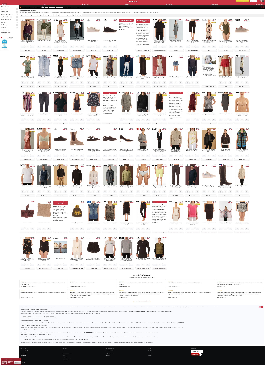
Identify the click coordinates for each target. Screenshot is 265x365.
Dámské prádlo (242, 123)
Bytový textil (4, 30)
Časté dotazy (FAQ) (24, 350)
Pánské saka (93, 195)
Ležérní (93, 232)
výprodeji (164, 212)
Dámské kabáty (225, 159)
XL (37, 15)
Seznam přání (214, 4)
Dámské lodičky (126, 159)
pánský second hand (35, 320)
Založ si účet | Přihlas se (143, 50)
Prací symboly (65, 355)
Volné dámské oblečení (193, 50)
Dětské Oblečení (5, 19)
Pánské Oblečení (5, 17)
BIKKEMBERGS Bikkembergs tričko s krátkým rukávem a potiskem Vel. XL (110, 259)
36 (48, 15)
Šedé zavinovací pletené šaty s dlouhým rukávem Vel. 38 (176, 41)
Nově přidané (4, 9)
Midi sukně (27, 268)
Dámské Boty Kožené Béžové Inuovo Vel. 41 (77, 150)
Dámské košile (192, 159)
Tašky (2, 27)
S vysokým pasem (126, 86)
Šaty (43, 7)
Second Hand (242, 195)
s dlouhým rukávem (225, 123)
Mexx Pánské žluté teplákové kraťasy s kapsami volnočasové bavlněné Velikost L (159, 186)
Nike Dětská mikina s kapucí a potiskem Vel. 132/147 (242, 77)
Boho (209, 50)
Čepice (77, 232)
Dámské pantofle (60, 159)
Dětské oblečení (242, 86)
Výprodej (3, 11)
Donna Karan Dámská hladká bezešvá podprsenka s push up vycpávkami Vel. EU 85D (242, 114)
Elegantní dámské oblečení (176, 232)
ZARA (47, 316)
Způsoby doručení (110, 123)
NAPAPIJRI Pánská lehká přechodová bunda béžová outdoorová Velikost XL (176, 150)
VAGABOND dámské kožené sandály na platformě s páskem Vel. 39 (93, 150)
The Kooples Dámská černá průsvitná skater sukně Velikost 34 (93, 259)
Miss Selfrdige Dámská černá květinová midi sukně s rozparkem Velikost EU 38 (27, 259)
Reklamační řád (66, 360)
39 (58, 15)
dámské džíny (35, 317)
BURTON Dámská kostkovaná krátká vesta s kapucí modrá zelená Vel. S (242, 150)
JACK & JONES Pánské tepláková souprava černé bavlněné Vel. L (77, 186)
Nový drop (3, 6)
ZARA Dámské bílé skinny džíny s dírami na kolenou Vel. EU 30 (126, 77)
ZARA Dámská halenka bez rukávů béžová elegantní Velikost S (176, 223)
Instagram (150, 355)
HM (136, 327)
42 (67, 15)
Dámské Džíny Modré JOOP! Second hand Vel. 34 (44, 114)
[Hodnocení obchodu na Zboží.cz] (196, 355)
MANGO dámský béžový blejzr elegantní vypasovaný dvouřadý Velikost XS (76, 259)
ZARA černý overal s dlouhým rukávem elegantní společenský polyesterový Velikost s (159, 150)
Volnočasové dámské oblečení (27, 86)
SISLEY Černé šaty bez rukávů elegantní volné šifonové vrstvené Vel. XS (159, 114)
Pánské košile (126, 195)
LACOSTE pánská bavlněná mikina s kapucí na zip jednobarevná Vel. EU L (192, 186)
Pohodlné (143, 232)
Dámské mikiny (60, 123)
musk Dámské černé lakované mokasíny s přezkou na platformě (109, 150)
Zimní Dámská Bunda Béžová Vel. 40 (242, 186)
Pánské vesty (44, 195)
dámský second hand (33, 309)
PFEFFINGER (142, 311)
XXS (22, 15)
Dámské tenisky (242, 50)
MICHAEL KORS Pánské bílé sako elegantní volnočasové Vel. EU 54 (93, 186)
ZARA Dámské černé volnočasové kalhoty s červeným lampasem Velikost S (143, 223)
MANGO (52, 316)
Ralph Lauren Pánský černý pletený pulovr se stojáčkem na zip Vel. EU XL (60, 186)
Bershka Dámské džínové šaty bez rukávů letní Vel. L (77, 114)
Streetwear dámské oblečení (160, 50)
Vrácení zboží (176, 123)
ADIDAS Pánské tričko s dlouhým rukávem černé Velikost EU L (143, 259)
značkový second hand (33, 334)
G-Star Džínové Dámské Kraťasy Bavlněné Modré (175, 77)
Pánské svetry (60, 195)
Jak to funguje (259, 4)
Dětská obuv (209, 195)
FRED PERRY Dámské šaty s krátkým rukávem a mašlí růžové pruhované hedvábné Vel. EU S (27, 114)
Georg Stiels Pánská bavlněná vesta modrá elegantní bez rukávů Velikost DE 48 (44, 186)
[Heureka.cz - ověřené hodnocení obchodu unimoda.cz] (4, 50)
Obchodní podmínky (67, 357)
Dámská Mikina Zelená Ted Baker (44, 40)
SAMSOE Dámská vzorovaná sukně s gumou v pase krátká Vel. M (242, 223)
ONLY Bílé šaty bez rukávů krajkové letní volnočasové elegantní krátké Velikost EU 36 (60, 41)
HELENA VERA (135, 311)
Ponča (225, 232)
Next (134, 327)
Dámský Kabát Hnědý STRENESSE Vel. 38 (225, 150)
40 (61, 15)
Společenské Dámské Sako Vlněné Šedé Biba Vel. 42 (142, 150)
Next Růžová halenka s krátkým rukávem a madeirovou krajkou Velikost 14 (192, 223)
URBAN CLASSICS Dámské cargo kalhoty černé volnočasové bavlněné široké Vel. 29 (60, 77)
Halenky (46, 7)
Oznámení (86, 4)
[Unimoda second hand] (132, 2)
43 (70, 15)
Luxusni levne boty (159, 232)
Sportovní (226, 50)
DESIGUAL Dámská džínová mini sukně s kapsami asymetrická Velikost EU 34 (77, 77)
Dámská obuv (93, 50)
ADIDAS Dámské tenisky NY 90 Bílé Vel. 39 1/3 (93, 41)
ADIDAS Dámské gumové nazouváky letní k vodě (60, 150)
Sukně (93, 123)
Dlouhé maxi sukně (126, 232)
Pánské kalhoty (176, 195)
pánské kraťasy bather (156, 322)
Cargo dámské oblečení (60, 86)
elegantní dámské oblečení (79, 311)
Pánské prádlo (143, 195)
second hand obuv (32, 330)
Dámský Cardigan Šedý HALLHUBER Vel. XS (126, 114)
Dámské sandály (93, 159)
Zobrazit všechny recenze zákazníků (141, 301)
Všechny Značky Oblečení (68, 353)
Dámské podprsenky (44, 159)
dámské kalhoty (67, 311)
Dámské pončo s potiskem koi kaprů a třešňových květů (225, 223)
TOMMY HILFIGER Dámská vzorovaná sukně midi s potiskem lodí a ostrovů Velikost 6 (93, 114)
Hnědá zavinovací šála (27, 222)
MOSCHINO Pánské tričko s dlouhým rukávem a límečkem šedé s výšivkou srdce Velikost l (126, 259)
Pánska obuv (110, 50)
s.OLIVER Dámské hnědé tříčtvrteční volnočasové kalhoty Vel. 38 (192, 41)
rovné (50, 317)
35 (45, 15)
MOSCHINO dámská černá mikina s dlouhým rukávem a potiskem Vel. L (60, 114)
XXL (41, 15)
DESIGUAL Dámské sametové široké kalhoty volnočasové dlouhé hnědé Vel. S (143, 77)
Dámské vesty (242, 159)
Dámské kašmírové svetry (143, 123)
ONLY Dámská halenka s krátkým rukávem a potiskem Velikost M (110, 223)
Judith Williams (150, 311)
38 (54, 15)
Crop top (192, 86)
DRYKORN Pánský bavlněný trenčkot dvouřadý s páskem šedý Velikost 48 (110, 186)
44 (74, 15)
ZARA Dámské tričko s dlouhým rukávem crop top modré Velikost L (192, 77)
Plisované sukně (93, 268)
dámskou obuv (89, 332)
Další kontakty (108, 355)
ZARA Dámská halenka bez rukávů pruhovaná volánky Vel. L (208, 114)
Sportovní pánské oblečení (143, 268)
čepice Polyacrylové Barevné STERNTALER (77, 223)
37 (51, 15)
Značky (128, 4)
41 (64, 15)
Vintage (110, 86)
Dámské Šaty (22, 362)
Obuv (2, 22)
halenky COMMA (61, 339)
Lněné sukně (60, 268)
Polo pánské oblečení (126, 268)
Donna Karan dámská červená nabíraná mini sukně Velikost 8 (225, 77)
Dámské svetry (126, 123)
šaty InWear (49, 339)
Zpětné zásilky (23, 360)
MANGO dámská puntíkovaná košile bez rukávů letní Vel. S (192, 150)
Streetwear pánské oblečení (110, 268)
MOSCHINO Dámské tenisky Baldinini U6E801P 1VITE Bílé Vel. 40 (242, 41)
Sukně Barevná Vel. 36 (60, 258)
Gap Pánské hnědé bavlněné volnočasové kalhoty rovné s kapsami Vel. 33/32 (176, 186)
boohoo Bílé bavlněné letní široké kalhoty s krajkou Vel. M (159, 77)
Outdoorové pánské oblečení (159, 268)
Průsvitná (110, 232)
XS (25, 15)
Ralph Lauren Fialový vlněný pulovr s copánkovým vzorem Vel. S (27, 41)
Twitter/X (150, 353)
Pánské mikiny (192, 195)
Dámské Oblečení (5, 14)
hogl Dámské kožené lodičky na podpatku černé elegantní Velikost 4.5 (126, 150)
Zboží (5, 4)
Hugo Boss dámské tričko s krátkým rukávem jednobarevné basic (93, 77)
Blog (63, 350)
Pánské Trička (28, 195)
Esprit (141, 327)
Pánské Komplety (77, 195)
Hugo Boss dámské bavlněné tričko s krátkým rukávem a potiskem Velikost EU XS (159, 41)
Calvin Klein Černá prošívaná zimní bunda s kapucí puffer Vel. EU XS (208, 150)
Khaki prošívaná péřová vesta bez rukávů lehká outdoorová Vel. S (159, 259)
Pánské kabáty (110, 195)
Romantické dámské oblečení (192, 232)
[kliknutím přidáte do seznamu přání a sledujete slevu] (23, 46)
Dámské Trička (52, 7)
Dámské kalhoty (59, 7)
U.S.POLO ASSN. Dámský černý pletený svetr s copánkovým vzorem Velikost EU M (143, 114)
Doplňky (3, 24)
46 (80, 15)
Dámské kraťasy (176, 86)
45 (77, 15)
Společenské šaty (159, 123)
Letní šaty (77, 123)
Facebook (150, 350)
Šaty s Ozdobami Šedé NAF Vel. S (225, 114)
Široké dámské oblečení (159, 86)
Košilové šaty (193, 123)
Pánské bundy (176, 159)
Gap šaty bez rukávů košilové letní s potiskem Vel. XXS (192, 114)
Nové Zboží (27, 50)
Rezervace (170, 4)
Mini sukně (225, 86)
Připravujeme (4, 32)
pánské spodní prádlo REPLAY (177, 322)
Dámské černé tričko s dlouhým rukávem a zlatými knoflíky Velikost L (43, 259)
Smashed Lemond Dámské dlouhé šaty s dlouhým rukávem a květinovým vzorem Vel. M (209, 41)
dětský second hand (33, 325)
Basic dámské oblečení (44, 268)
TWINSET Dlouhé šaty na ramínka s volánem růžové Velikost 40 (27, 150)
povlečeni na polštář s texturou (44, 222)
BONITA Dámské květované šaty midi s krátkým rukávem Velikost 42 (109, 77)
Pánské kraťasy (159, 195)
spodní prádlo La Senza (84, 339)
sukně (29, 316)
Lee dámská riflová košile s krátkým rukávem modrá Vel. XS (93, 223)
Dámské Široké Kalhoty (44, 86)
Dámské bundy (209, 159)
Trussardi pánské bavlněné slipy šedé (142, 186)
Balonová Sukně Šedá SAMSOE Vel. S (208, 223)
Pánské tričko (77, 40)
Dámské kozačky (225, 195)
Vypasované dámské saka (77, 268)
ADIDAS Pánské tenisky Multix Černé (110, 41)
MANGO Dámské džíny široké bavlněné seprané (44, 77)
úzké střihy (54, 317)
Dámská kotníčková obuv (77, 159)
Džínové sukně (77, 86)
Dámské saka (143, 159)
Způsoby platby (23, 355)
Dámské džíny (44, 123)
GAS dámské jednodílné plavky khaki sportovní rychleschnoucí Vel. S (225, 41)
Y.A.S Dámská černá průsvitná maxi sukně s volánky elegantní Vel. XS (126, 223)
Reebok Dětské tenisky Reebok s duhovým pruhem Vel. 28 (208, 186)
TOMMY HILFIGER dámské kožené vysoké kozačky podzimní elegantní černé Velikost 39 (225, 186)
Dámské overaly (159, 159)
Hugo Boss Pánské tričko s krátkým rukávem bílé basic (27, 186)
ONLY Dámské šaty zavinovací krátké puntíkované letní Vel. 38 (27, 77)
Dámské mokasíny (110, 159)
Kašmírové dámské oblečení (209, 232)
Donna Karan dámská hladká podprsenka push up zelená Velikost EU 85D (44, 150)
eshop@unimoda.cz (109, 353)
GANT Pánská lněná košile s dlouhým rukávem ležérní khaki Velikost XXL (126, 186)
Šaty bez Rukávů (27, 159)
